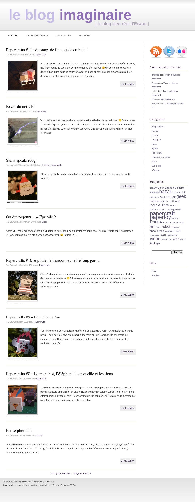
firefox (171, 197)
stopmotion (155, 235)
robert (158, 227)
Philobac (156, 275)
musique (172, 209)
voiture (164, 239)
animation (154, 192)
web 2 (183, 239)
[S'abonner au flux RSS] (156, 57)
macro (173, 205)
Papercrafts (40, 54)
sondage (175, 227)
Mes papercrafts (37, 35)
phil (153, 99)
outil (179, 209)
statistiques (170, 231)
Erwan (155, 83)
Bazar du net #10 (20, 106)
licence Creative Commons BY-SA (61, 485)
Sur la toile (41, 111)
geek (181, 196)
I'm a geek (156, 139)
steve (178, 231)
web (176, 239)
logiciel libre (159, 205)
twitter (174, 235)
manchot (155, 209)
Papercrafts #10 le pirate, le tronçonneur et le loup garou (53, 260)
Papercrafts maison (161, 157)
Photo (155, 221)
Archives (84, 35)
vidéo (155, 238)
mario (163, 209)
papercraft (162, 213)
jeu (164, 200)
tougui (168, 235)
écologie (155, 243)
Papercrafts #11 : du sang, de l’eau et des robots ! (47, 49)
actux (161, 187)
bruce (177, 192)
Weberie (155, 170)
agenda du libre (174, 187)
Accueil (13, 35)
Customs (46, 165)
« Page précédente (61, 473)
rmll (152, 226)
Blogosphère (157, 127)
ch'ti (183, 192)
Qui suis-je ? (63, 35)
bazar (165, 191)
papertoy (160, 217)
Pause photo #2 (19, 430)
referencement (168, 222)
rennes (179, 222)
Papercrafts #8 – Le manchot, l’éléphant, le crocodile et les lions (59, 373)
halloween (156, 200)
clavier (153, 197)
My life (155, 148)
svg (163, 234)
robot (166, 226)
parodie (175, 218)
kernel (170, 201)
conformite (161, 197)
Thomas (155, 75)
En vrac (39, 435)
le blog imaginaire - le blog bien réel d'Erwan (77, 14)
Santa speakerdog (21, 160)
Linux (154, 144)
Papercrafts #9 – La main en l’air (33, 317)
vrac (170, 239)
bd (173, 192)
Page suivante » (82, 473)
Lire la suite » (128, 84)
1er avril (153, 188)
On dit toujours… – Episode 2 (31, 216)
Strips (44, 222)
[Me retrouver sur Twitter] (169, 57)
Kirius (154, 271)
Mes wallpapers (168, 99)
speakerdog (157, 230)
